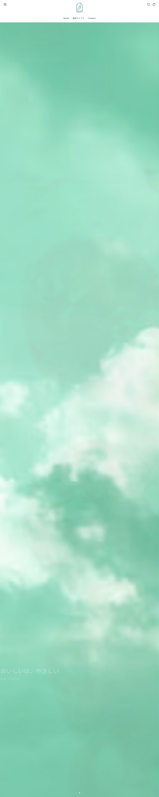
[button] (76, 792)
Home (66, 18)
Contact (92, 18)
